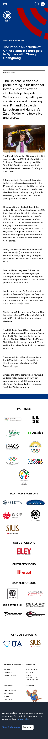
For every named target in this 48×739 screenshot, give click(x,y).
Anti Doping (9, 693)
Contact (8, 700)
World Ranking (32, 669)
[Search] (37, 4)
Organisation (10, 690)
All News (7, 669)
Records (29, 673)
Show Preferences (11, 727)
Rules (6, 697)
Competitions (10, 676)
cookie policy (23, 719)
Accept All (28, 727)
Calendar (8, 673)
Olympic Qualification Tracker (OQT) (32, 678)
